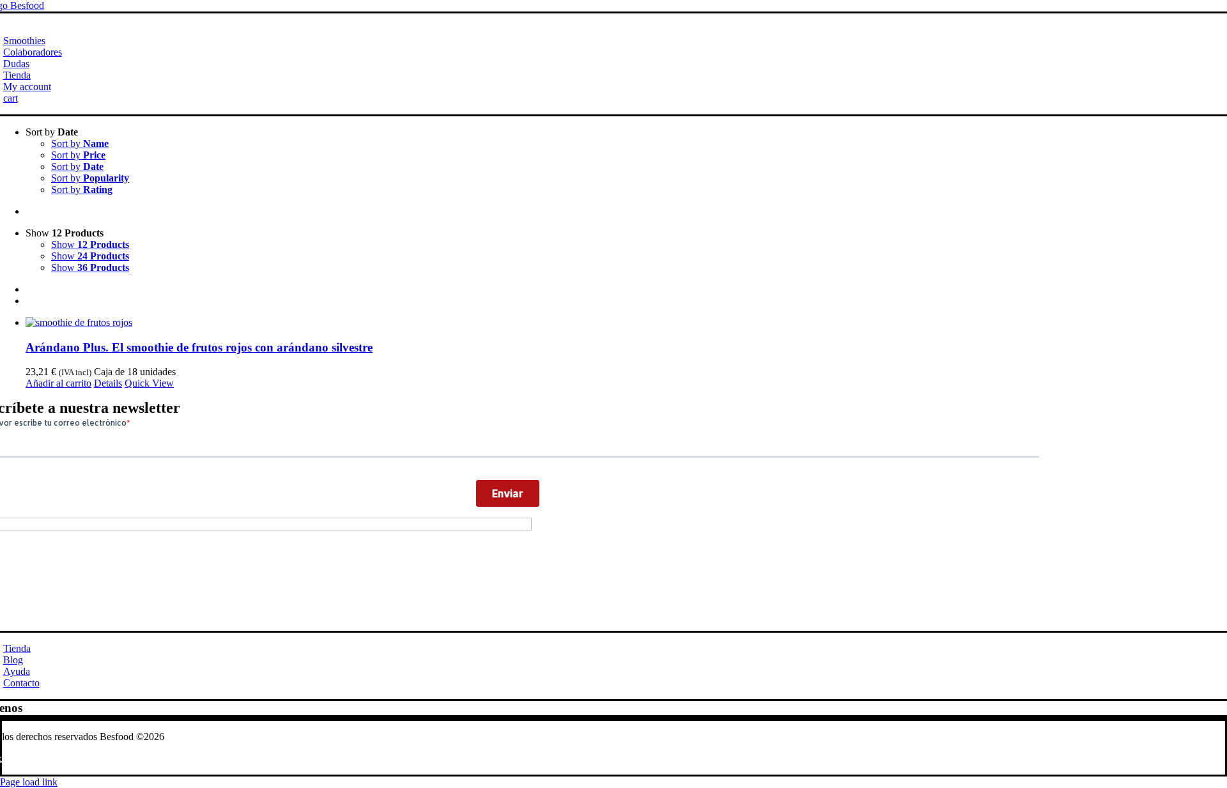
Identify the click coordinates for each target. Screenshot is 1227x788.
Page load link (29, 781)
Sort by (80, 143)
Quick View (149, 383)
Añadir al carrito (58, 383)
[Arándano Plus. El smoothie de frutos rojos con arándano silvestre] (626, 322)
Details (108, 383)
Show (90, 244)
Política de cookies (165, 758)
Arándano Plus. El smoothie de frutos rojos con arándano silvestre (199, 347)
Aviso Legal (94, 758)
